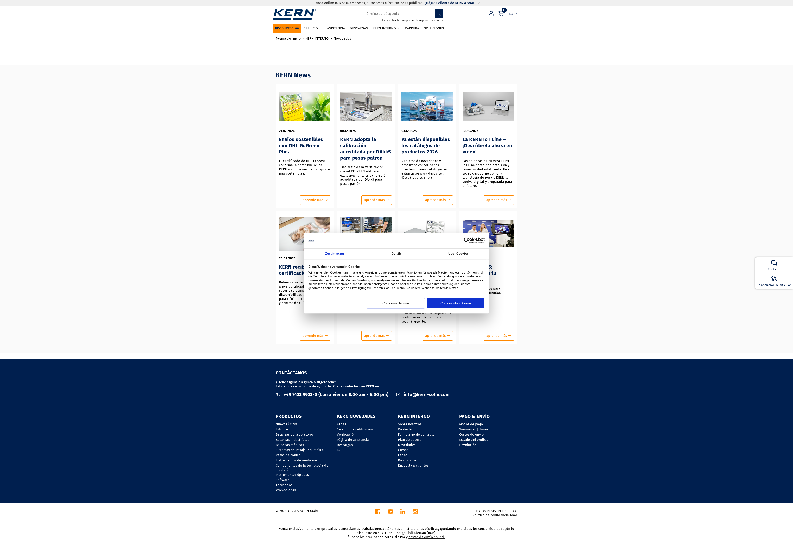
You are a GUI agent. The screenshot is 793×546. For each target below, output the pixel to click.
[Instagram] (415, 512)
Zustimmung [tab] (334, 253)
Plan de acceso (409, 440)
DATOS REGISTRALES (491, 511)
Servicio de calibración (355, 429)
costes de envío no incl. (426, 537)
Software (283, 480)
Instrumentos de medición (296, 460)
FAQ (340, 450)
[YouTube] (390, 512)
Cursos (403, 450)
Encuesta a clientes (413, 465)
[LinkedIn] (402, 512)
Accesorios (284, 485)
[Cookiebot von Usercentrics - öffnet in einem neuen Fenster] (467, 240)
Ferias (341, 424)
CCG (514, 511)
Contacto (405, 429)
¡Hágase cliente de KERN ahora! (449, 3)
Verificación (346, 434)
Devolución (468, 445)
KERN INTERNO (317, 38)
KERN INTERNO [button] (384, 28)
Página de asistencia (353, 440)
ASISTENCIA (336, 28)
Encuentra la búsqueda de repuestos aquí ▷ (412, 20)
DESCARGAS (359, 28)
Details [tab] (396, 253)
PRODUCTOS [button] (284, 28)
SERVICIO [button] (311, 28)
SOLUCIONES (434, 28)
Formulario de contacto (416, 434)
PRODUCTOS (289, 416)
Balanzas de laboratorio (294, 434)
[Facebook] (377, 512)
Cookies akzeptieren (455, 303)
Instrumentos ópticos (292, 475)
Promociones (286, 490)
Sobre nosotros (409, 424)
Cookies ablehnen (395, 303)
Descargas (345, 445)
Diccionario (407, 460)
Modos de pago (471, 424)
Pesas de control (289, 455)
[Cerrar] (478, 3)
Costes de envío (471, 434)
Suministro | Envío (473, 429)
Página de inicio (288, 38)
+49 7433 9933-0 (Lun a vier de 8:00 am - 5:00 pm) (335, 394)
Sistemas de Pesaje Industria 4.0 (301, 450)
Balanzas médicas (290, 445)
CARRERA (412, 28)
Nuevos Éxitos (286, 424)
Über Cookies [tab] (458, 253)
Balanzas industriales (292, 440)
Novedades (342, 38)
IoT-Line (282, 429)
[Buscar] (439, 13)
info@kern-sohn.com (426, 394)
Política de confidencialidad (494, 515)
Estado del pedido (473, 440)
